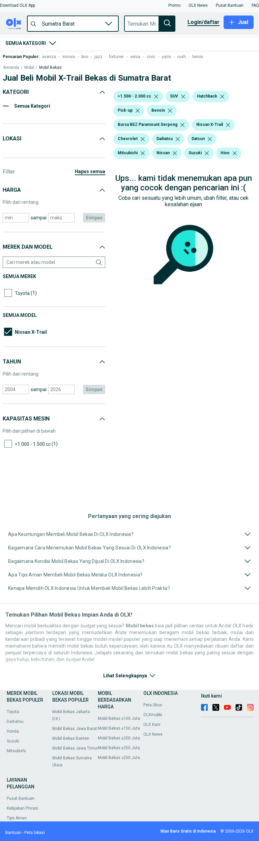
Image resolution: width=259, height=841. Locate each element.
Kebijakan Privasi (22, 808)
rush (181, 56)
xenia (135, 56)
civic (151, 56)
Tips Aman (17, 818)
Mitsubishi (16, 751)
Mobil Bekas (50, 67)
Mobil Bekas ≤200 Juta (119, 738)
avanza (49, 56)
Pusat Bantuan (20, 798)
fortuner (116, 56)
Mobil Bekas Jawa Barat (74, 728)
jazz (98, 56)
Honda (13, 731)
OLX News (153, 734)
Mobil (29, 67)
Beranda (11, 67)
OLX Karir (152, 724)
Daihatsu (15, 721)
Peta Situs (152, 705)
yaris (166, 56)
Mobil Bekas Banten (70, 738)
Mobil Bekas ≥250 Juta (119, 757)
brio (84, 56)
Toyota (13, 711)
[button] (17, 5)
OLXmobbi (152, 714)
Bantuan (13, 832)
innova (68, 56)
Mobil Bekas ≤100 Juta (119, 718)
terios (197, 56)
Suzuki (13, 741)
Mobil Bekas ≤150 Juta (119, 728)
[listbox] (156, 96)
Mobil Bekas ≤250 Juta (119, 747)
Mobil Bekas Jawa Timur (75, 748)
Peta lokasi (34, 832)
